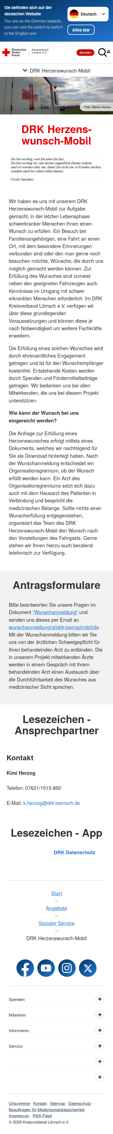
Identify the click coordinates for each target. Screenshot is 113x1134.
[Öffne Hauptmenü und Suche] (104, 52)
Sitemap (57, 1103)
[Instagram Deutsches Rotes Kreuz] (67, 968)
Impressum (19, 1115)
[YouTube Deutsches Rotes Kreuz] (46, 968)
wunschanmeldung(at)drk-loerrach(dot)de (54, 627)
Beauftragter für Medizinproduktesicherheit (46, 1109)
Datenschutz (79, 1103)
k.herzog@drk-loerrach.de (51, 802)
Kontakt (40, 1103)
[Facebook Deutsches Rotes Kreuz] (25, 968)
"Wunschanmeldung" (55, 611)
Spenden (85, 52)
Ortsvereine (19, 1103)
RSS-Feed (42, 1115)
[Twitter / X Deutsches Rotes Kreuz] (88, 968)
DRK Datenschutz (74, 852)
